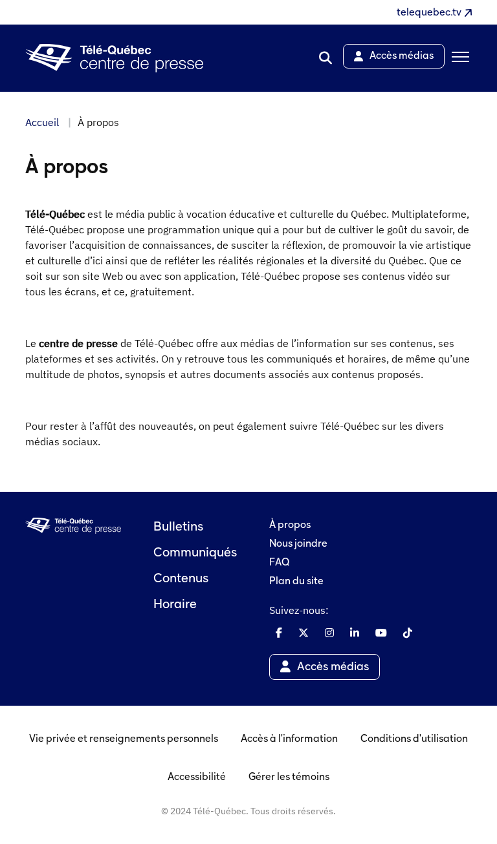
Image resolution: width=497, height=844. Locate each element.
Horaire (175, 605)
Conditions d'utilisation (414, 739)
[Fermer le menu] (458, 58)
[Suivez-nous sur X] (303, 632)
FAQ (279, 562)
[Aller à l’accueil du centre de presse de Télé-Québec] (114, 58)
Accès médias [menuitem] (402, 56)
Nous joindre (298, 544)
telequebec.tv (429, 12)
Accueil (42, 122)
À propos (290, 525)
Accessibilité (197, 777)
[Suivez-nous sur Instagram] (329, 632)
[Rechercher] (326, 58)
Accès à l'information (289, 739)
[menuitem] (326, 58)
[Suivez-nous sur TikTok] (408, 632)
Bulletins (178, 527)
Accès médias (333, 667)
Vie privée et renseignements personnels (123, 739)
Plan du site (296, 581)
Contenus (180, 579)
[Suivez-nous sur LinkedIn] (355, 632)
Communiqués (195, 553)
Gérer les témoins (288, 777)
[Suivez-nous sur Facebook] (279, 632)
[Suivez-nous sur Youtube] (381, 632)
